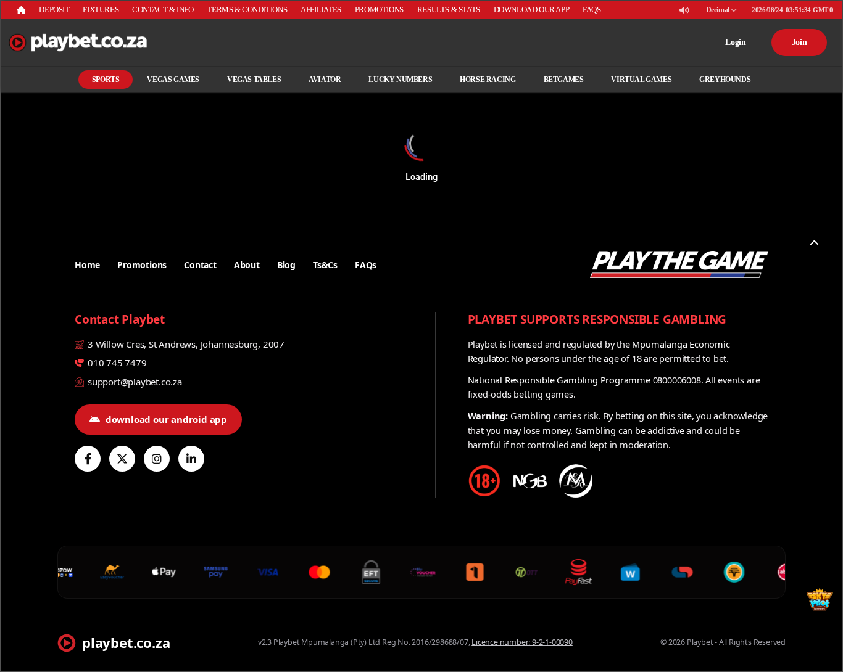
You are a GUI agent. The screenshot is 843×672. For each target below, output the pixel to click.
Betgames (564, 79)
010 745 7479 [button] (115, 362)
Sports (106, 79)
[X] (122, 459)
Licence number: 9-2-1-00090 (522, 642)
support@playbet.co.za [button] (133, 381)
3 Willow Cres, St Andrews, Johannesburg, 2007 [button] (184, 344)
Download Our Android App (166, 419)
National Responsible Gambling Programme (559, 380)
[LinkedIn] (191, 459)
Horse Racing (487, 79)
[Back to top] (814, 243)
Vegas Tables (254, 79)
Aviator (325, 79)
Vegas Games (173, 79)
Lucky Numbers (400, 79)
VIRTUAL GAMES (641, 79)
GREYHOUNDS (724, 79)
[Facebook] (88, 459)
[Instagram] (157, 459)
